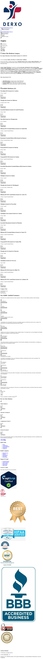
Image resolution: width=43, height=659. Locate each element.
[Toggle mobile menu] (0, 30)
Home (1, 27)
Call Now (2, 650)
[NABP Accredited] (21, 493)
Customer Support (6, 461)
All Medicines (5, 445)
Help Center (5, 465)
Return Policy (5, 464)
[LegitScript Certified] (21, 480)
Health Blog (5, 447)
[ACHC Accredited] (21, 640)
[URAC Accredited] (21, 558)
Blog (8, 27)
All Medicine (5, 27)
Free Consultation (6, 29)
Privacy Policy (5, 463)
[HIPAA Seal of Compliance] (21, 534)
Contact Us (5, 448)
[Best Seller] (21, 512)
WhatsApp (6, 650)
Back (3, 35)
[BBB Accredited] (21, 594)
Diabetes (4, 453)
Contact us (11, 27)
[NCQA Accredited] (21, 545)
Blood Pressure (5, 452)
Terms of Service (6, 462)
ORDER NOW (3, 98)
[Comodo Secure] (21, 627)
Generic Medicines (6, 446)
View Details (3, 408)
